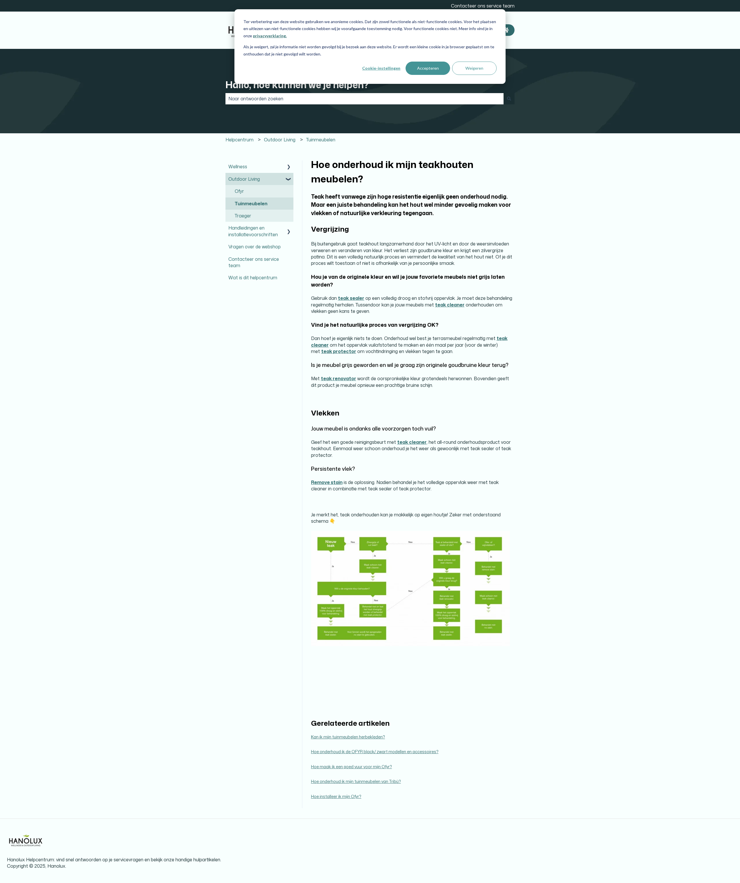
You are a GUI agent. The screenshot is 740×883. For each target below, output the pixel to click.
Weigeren (474, 68)
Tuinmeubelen (320, 139)
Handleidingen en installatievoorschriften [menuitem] (253, 231)
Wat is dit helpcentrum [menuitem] (252, 277)
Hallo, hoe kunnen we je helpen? (297, 84)
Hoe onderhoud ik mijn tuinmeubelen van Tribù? (356, 781)
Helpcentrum (239, 139)
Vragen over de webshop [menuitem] (254, 246)
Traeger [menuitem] (243, 216)
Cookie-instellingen (381, 68)
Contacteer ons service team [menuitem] (253, 262)
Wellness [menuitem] (237, 166)
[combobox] (364, 98)
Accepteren (428, 68)
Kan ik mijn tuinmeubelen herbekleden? (348, 737)
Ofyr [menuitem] (239, 191)
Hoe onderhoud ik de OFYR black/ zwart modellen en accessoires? (375, 751)
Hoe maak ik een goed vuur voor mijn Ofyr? (351, 766)
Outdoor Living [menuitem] (244, 179)
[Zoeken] (509, 98)
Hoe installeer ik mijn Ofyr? (336, 796)
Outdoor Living (279, 139)
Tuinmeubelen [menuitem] (251, 203)
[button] (288, 167)
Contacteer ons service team (483, 6)
